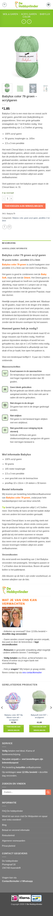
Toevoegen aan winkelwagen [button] (13, 728)
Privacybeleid (8, 846)
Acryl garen (29, 14)
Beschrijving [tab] (9, 243)
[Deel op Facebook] (4, 227)
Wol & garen (10, 14)
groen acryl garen (31, 218)
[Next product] (24, 21)
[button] (4, 5)
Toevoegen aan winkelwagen (24, 206)
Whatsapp (27, 881)
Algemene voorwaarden (13, 841)
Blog (4, 825)
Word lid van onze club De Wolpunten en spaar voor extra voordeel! (24, 818)
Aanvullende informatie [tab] (14, 248)
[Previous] (6, 57)
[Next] (46, 57)
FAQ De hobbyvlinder (12, 811)
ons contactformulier (32, 672)
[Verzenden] (48, 792)
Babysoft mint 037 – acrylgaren (39, 716)
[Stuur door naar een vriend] (9, 227)
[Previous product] (29, 21)
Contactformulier (10, 881)
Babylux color (18, 218)
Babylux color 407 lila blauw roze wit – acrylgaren (13, 717)
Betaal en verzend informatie (16, 830)
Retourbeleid (8, 835)
